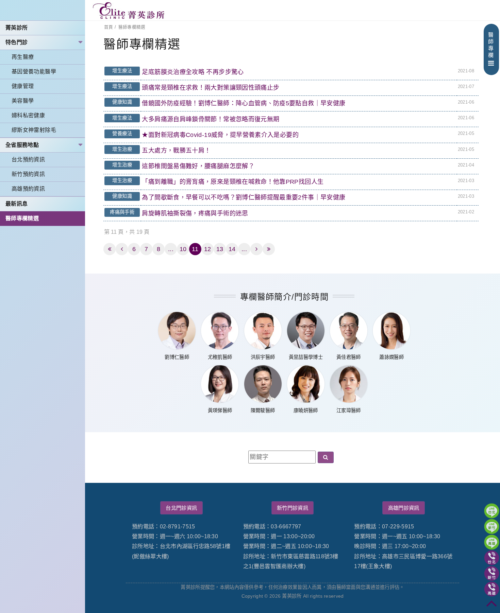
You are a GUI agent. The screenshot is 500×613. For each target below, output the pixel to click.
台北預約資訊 (28, 159)
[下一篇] (256, 249)
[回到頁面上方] (491, 604)
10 (183, 249)
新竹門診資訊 (292, 508)
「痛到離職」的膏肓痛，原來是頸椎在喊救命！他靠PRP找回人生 (232, 181)
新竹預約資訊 (28, 174)
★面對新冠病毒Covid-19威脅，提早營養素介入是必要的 (220, 135)
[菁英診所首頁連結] (129, 10)
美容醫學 (23, 101)
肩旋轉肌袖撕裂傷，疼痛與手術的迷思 (195, 213)
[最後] (269, 249)
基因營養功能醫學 (34, 71)
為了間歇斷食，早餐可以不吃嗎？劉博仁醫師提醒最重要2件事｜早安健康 (243, 197)
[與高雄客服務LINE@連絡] (491, 542)
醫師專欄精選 (22, 218)
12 (207, 249)
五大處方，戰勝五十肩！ (176, 150)
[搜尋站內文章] (326, 457)
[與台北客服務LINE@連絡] (491, 511)
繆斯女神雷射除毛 (34, 130)
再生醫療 (23, 57)
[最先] (109, 249)
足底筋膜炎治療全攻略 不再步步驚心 (193, 72)
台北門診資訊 (181, 508)
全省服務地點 (22, 145)
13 (219, 249)
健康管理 (23, 86)
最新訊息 (16, 204)
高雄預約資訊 (28, 189)
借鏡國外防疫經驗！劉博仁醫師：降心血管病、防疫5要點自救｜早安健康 (243, 103)
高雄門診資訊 (403, 508)
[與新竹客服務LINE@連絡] (491, 526)
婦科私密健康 (28, 115)
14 (232, 249)
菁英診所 (16, 28)
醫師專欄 (491, 45)
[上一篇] (122, 249)
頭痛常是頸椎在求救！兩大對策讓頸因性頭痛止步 (210, 87)
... (170, 249)
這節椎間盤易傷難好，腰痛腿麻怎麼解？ (198, 166)
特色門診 (16, 42)
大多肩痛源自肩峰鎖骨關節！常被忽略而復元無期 (210, 119)
